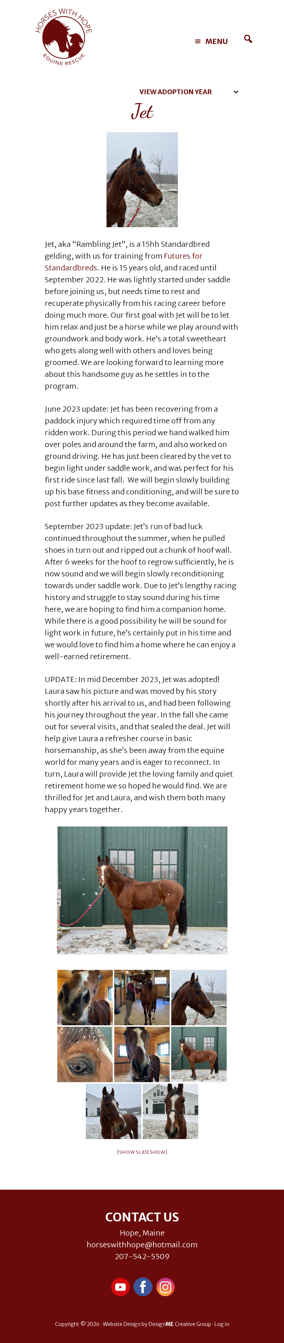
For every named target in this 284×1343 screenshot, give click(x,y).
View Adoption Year (175, 92)
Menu (216, 41)
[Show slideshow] (142, 1152)
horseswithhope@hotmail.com (142, 1244)
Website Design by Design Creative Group (157, 1324)
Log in (221, 1324)
